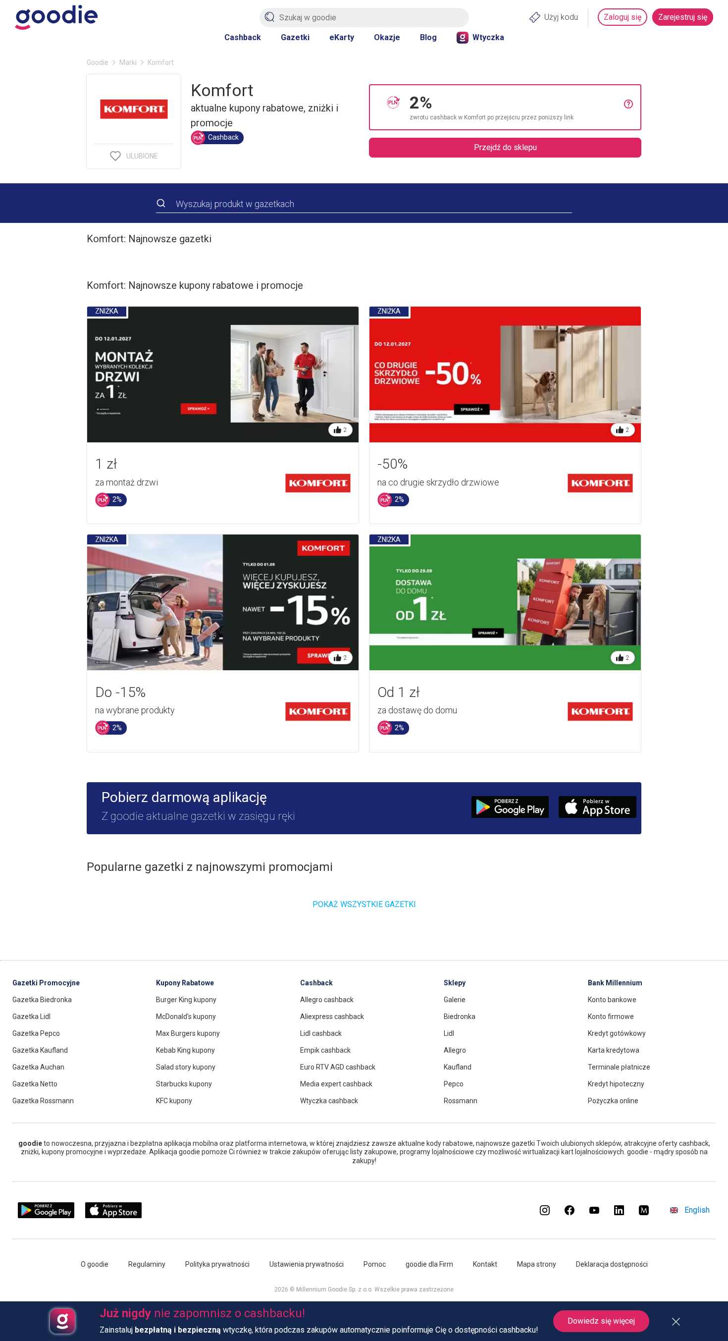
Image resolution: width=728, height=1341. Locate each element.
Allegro (455, 1050)
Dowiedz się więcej (601, 1321)
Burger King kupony (186, 1000)
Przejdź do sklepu (505, 147)
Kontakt (485, 1264)
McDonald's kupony (186, 1016)
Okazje (387, 37)
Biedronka (459, 1016)
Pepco (454, 1084)
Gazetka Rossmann (43, 1101)
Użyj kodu (561, 17)
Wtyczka (488, 37)
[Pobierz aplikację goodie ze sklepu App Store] (114, 1215)
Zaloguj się (622, 17)
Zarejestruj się (682, 17)
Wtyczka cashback (329, 1101)
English (697, 1210)
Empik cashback (325, 1050)
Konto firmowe (611, 1016)
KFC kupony (174, 1101)
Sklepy (455, 983)
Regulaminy (146, 1264)
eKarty (341, 37)
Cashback (242, 37)
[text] (517, 107)
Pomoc (375, 1264)
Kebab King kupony (185, 1050)
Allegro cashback (327, 1000)
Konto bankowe (612, 1000)
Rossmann (460, 1101)
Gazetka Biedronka (42, 1000)
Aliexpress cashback (332, 1016)
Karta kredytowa (613, 1050)
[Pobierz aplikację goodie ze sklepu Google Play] (46, 1215)
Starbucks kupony (184, 1084)
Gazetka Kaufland (40, 1050)
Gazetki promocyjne (46, 983)
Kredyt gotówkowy (617, 1033)
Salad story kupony (185, 1067)
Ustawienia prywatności (306, 1264)
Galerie (455, 1000)
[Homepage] (56, 17)
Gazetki (295, 37)
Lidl (449, 1033)
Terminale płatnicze (619, 1067)
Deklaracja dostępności (612, 1264)
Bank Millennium (615, 983)
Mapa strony (536, 1264)
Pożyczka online (613, 1101)
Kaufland (457, 1067)
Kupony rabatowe (185, 983)
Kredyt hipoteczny (616, 1084)
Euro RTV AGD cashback (337, 1067)
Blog (428, 37)
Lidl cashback (321, 1033)
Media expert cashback (336, 1084)
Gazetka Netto (34, 1084)
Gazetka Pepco (36, 1033)
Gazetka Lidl (31, 1016)
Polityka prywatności (217, 1264)
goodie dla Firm (429, 1264)
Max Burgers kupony (188, 1033)
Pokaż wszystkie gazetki (364, 904)
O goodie (94, 1264)
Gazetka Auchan (38, 1067)
